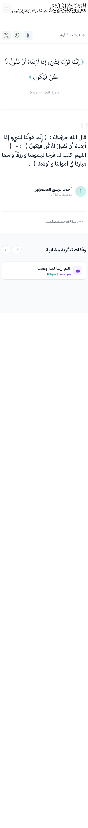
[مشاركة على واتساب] (17, 35)
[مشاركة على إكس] (6, 35)
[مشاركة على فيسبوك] (27, 35)
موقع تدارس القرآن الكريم (60, 221)
